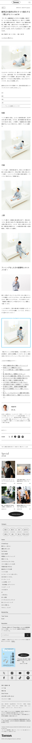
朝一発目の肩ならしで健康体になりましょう (14, 374)
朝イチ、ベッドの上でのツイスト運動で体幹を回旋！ (16, 393)
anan (2, 703)
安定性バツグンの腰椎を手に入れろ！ (12, 367)
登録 (27, 635)
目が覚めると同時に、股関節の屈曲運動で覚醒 (14, 386)
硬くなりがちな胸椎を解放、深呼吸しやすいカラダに (16, 376)
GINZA (24, 703)
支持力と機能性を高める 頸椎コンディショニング (15, 365)
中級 (2, 99)
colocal (8, 705)
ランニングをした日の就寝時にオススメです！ (10, 106)
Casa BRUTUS (12, 703)
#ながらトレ (4, 430)
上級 (2, 102)
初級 (2, 96)
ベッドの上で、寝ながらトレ (7, 37)
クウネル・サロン (15, 705)
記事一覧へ (13, 409)
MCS (26, 705)
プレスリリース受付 (6, 699)
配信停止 (13, 641)
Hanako (29, 703)
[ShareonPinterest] (23, 437)
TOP (2, 446)
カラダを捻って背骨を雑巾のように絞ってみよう (15, 382)
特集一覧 (3, 690)
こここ (29, 705)
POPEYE (21, 705)
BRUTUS (6, 703)
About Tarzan (4, 693)
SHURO (2, 707)
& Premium (3, 705)
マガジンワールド (9, 707)
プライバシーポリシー (18, 707)
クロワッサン (19, 703)
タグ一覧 (3, 688)
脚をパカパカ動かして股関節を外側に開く (13, 380)
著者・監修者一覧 (5, 685)
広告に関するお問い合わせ (7, 696)
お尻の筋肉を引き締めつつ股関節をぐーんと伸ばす (16, 384)
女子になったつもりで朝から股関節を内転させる (15, 378)
